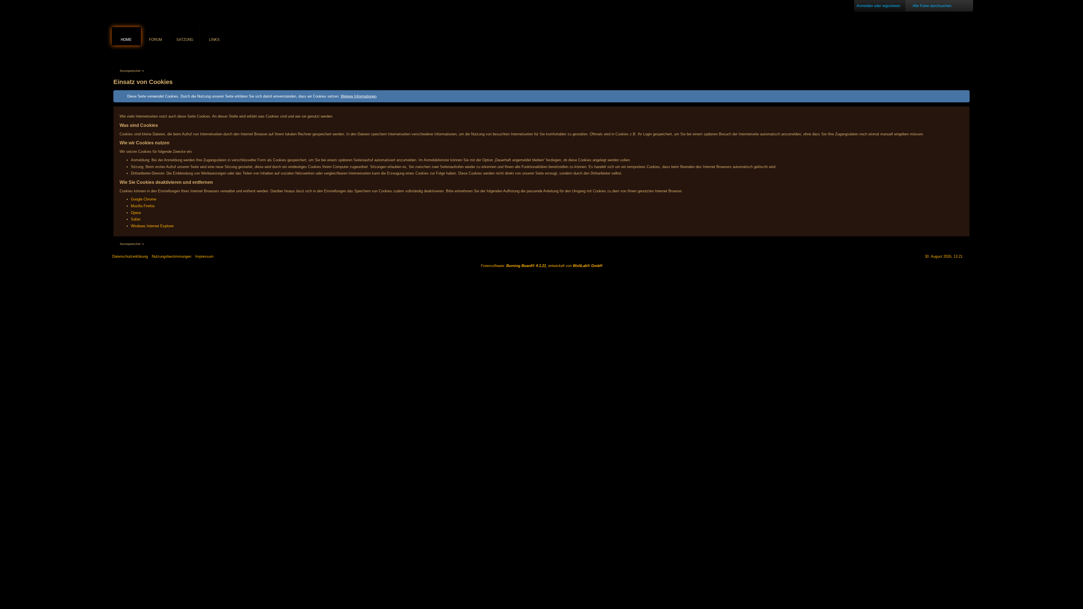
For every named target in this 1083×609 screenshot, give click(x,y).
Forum (155, 39)
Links (214, 39)
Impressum (204, 256)
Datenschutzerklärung (130, 256)
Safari (135, 219)
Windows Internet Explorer (152, 226)
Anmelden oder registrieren (878, 6)
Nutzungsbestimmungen (171, 256)
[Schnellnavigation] (959, 55)
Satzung (184, 39)
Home (126, 39)
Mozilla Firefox (143, 206)
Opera (136, 213)
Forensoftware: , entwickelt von (541, 266)
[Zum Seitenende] (966, 55)
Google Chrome (143, 199)
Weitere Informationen (359, 96)
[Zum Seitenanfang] (969, 256)
